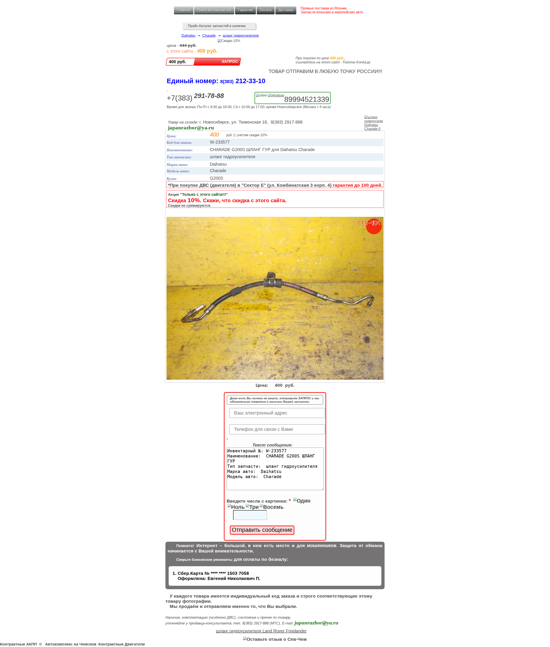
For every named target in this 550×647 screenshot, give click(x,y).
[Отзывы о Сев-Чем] (275, 639)
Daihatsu (188, 35)
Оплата (266, 10)
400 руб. (177, 61)
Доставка (285, 10)
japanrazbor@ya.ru (191, 127)
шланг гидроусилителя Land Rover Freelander (261, 631)
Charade (209, 35)
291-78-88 (209, 95)
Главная (183, 10)
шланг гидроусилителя (241, 35)
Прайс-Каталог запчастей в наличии (217, 26)
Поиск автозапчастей (214, 10)
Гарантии (245, 10)
